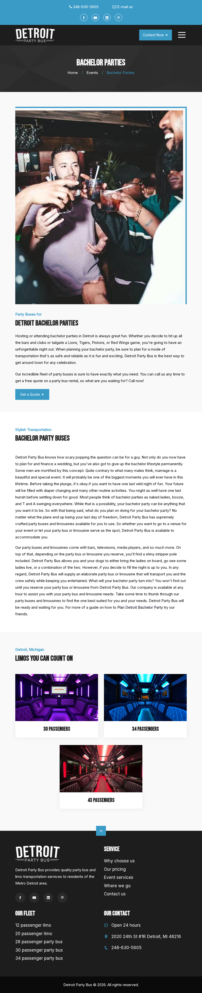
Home (72, 72)
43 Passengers (101, 800)
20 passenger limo (33, 933)
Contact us (115, 893)
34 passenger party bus (39, 958)
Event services (118, 877)
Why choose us (119, 860)
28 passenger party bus (39, 941)
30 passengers (56, 729)
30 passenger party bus (39, 950)
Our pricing (115, 869)
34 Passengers (145, 729)
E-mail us (125, 6)
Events (92, 72)
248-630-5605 (86, 6)
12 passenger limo (33, 925)
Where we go (117, 885)
